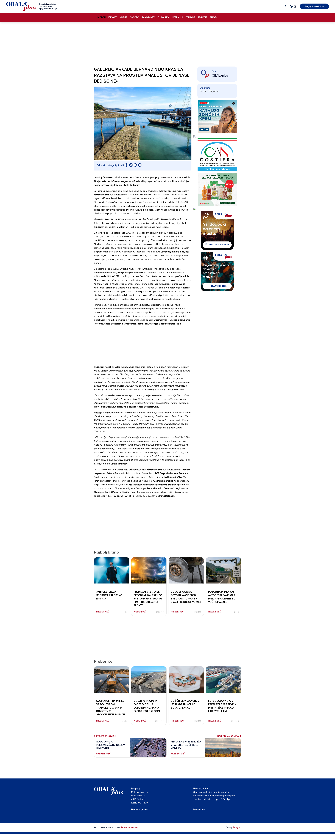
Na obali (101, 17)
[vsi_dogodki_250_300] (217, 230)
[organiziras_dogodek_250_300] (217, 272)
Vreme (123, 17)
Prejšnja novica (106, 736)
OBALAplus (220, 75)
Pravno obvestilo (129, 828)
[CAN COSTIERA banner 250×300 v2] (217, 154)
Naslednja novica (228, 736)
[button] (291, 6)
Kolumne (190, 17)
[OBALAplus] (31, 6)
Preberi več (199, 810)
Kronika (112, 17)
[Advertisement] (167, 43)
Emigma (237, 828)
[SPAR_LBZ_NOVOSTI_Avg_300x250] (217, 189)
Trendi (213, 17)
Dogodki (134, 17)
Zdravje (202, 17)
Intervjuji (177, 17)
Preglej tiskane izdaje (314, 6)
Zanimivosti (148, 17)
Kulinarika (163, 17)
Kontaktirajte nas (139, 810)
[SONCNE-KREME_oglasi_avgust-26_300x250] (217, 116)
